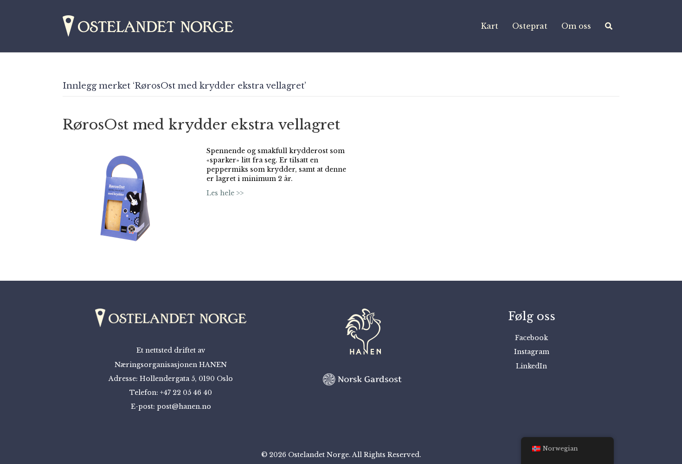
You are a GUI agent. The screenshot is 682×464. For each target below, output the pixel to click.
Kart (489, 26)
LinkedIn (531, 366)
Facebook (531, 338)
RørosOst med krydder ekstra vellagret (201, 124)
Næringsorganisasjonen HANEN (171, 365)
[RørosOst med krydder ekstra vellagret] (125, 197)
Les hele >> (225, 193)
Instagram (531, 352)
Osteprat (529, 26)
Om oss (576, 26)
